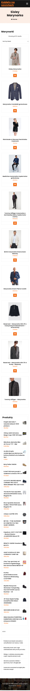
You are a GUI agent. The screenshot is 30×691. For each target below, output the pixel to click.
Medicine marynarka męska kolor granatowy (15, 177)
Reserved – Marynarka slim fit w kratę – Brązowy (15, 363)
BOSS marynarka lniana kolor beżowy (15, 252)
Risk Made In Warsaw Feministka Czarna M (15, 140)
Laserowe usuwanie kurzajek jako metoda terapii (14, 668)
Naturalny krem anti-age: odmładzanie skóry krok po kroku (14, 648)
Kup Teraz (16, 75)
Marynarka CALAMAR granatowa (15, 104)
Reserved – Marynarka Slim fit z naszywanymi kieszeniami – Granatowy (15, 325)
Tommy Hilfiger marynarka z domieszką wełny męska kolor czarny (15, 214)
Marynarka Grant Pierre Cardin (15, 289)
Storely (19, 686)
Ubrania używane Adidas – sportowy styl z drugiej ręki (12, 662)
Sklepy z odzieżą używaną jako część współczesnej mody (13, 655)
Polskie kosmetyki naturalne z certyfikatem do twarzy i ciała (13, 642)
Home (14, 19)
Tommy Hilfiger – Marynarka (15, 399)
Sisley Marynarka (15, 69)
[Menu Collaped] (27, 3)
